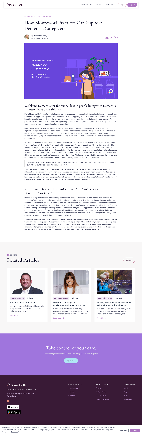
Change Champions (102, 399)
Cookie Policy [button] (84, 430)
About (126, 388)
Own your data (73, 388)
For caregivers (101, 396)
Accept (135, 430)
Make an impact (101, 392)
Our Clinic (98, 5)
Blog (125, 392)
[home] (14, 4)
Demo (126, 396)
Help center (128, 399)
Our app (71, 392)
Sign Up (132, 5)
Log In (122, 5)
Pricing (98, 388)
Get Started (71, 361)
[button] (86, 5)
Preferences (123, 430)
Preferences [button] (14, 432)
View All (129, 260)
